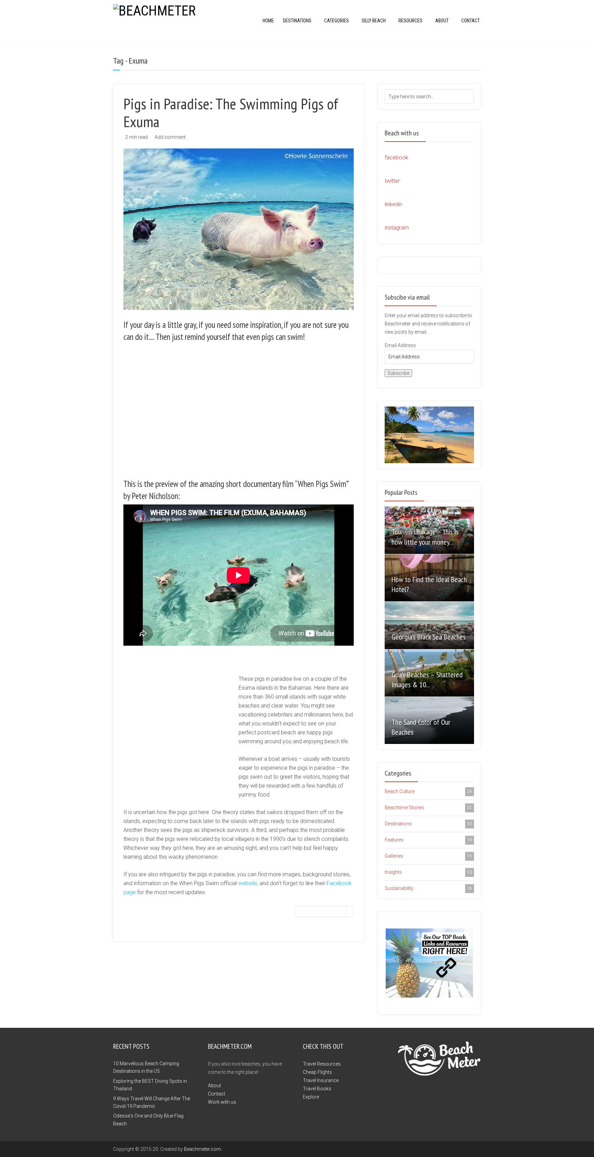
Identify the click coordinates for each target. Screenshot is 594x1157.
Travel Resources (322, 1064)
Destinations (297, 20)
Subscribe (398, 373)
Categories (336, 20)
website (247, 883)
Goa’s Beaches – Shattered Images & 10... (427, 679)
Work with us (222, 1102)
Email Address (400, 345)
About (442, 20)
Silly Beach (374, 20)
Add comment (170, 137)
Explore (311, 1097)
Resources (410, 20)
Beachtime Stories (428, 807)
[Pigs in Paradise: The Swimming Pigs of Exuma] (238, 229)
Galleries (428, 856)
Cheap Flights (317, 1072)
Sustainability (428, 888)
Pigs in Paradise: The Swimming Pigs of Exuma (230, 112)
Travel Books (317, 1088)
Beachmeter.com (202, 1149)
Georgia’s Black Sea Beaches (429, 637)
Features (428, 840)
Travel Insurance (321, 1080)
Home (268, 20)
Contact (470, 20)
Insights (428, 872)
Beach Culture (428, 791)
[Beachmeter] (154, 10)
